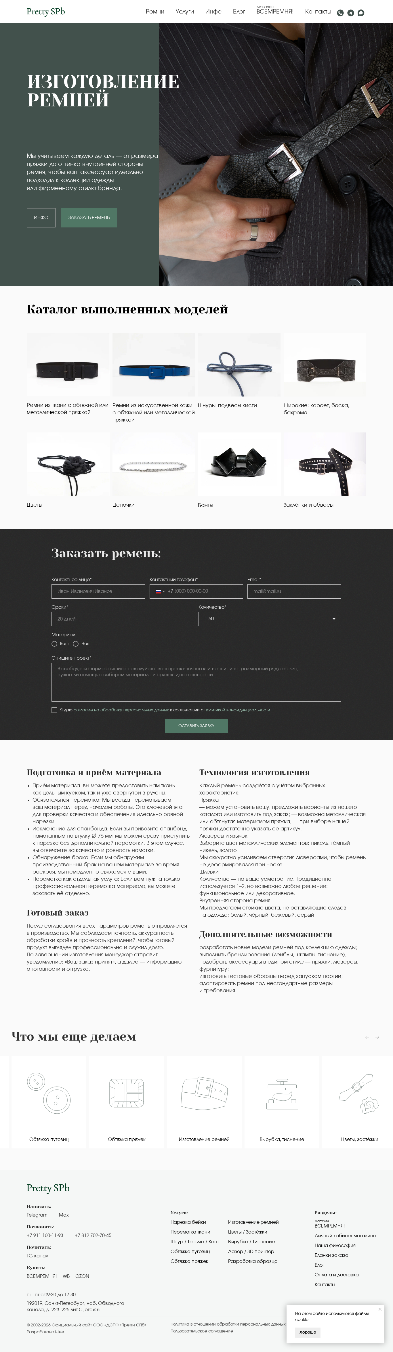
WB (66, 1276)
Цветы (34, 505)
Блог (239, 12)
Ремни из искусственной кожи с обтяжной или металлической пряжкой (153, 413)
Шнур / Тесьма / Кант (195, 1242)
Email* (254, 579)
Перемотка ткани (190, 1232)
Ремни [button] (155, 12)
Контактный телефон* (174, 579)
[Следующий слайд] (377, 1037)
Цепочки (123, 505)
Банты (205, 505)
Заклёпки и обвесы (308, 505)
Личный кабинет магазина (345, 1236)
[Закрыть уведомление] (380, 1309)
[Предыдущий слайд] (367, 1037)
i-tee (59, 1332)
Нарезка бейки (188, 1222)
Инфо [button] (213, 12)
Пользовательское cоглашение (202, 1331)
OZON (82, 1276)
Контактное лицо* (71, 579)
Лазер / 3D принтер (251, 1251)
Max (64, 1215)
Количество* (212, 607)
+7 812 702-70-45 (93, 1235)
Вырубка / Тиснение (251, 1242)
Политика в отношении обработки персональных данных (228, 1324)
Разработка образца (253, 1261)
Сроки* (59, 607)
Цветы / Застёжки (247, 1232)
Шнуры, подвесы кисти (227, 405)
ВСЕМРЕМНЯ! (275, 12)
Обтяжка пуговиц (190, 1251)
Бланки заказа (331, 1255)
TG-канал (37, 1256)
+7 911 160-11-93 (45, 1235)
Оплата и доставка (337, 1275)
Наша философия (335, 1245)
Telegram (37, 1215)
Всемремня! (330, 1226)
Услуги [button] (185, 12)
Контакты (318, 12)
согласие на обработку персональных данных (121, 710)
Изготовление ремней (253, 1222)
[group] (45, 1102)
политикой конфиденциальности (237, 710)
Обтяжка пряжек (189, 1261)
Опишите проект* (71, 658)
